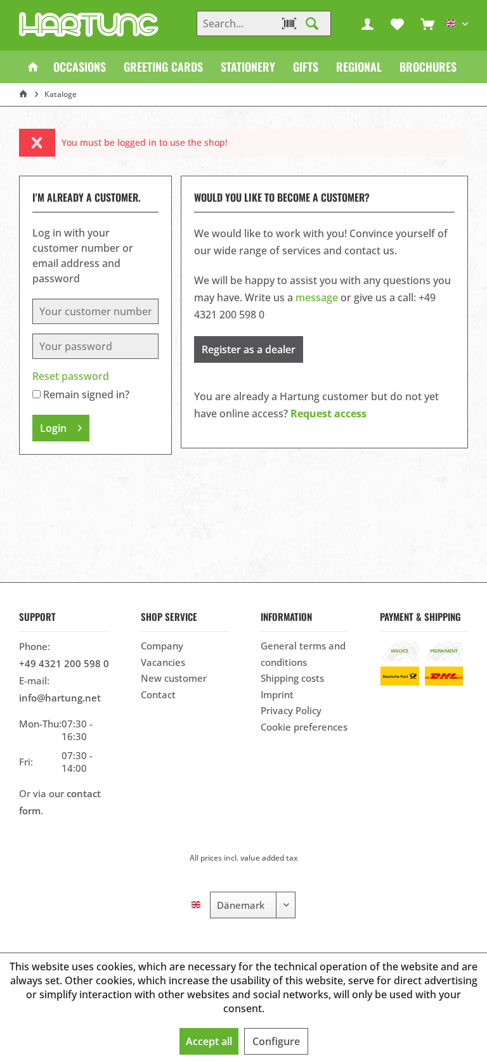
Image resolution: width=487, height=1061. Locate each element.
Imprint (277, 694)
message (316, 297)
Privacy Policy (291, 710)
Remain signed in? (86, 394)
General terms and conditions (303, 653)
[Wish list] (397, 23)
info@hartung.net (60, 697)
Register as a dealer (248, 349)
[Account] (367, 23)
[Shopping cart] (427, 23)
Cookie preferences (304, 726)
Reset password (70, 376)
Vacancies (163, 662)
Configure (276, 1041)
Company (162, 645)
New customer (174, 678)
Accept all (209, 1041)
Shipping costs (292, 678)
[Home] (33, 67)
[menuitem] (427, 23)
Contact (158, 694)
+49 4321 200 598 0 (64, 663)
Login (53, 428)
